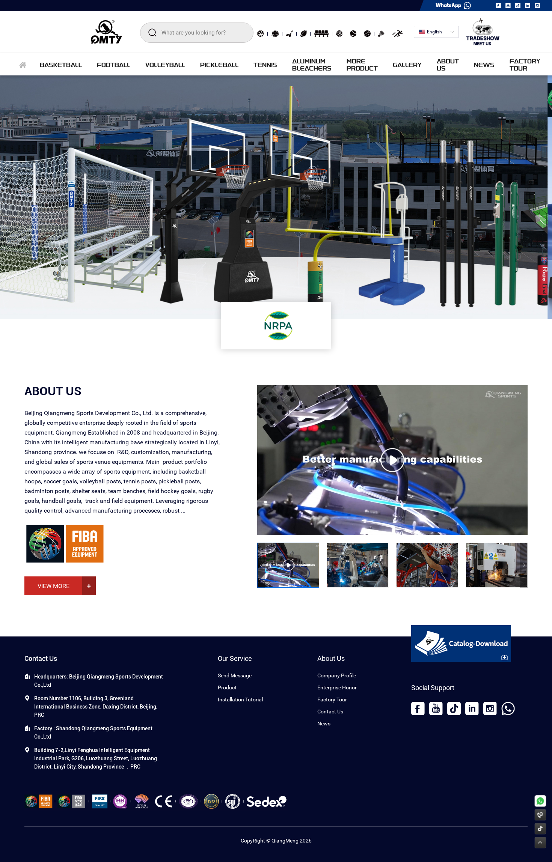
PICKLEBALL (219, 64)
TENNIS (265, 64)
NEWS (484, 64)
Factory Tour (332, 700)
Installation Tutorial (240, 700)
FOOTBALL (113, 64)
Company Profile (336, 675)
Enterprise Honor (337, 687)
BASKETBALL (61, 64)
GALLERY (407, 64)
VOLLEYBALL (165, 64)
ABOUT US (448, 64)
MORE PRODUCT (362, 64)
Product (227, 687)
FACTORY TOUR (525, 64)
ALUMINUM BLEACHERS (312, 64)
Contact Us (330, 712)
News (323, 724)
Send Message (235, 675)
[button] (261, 565)
